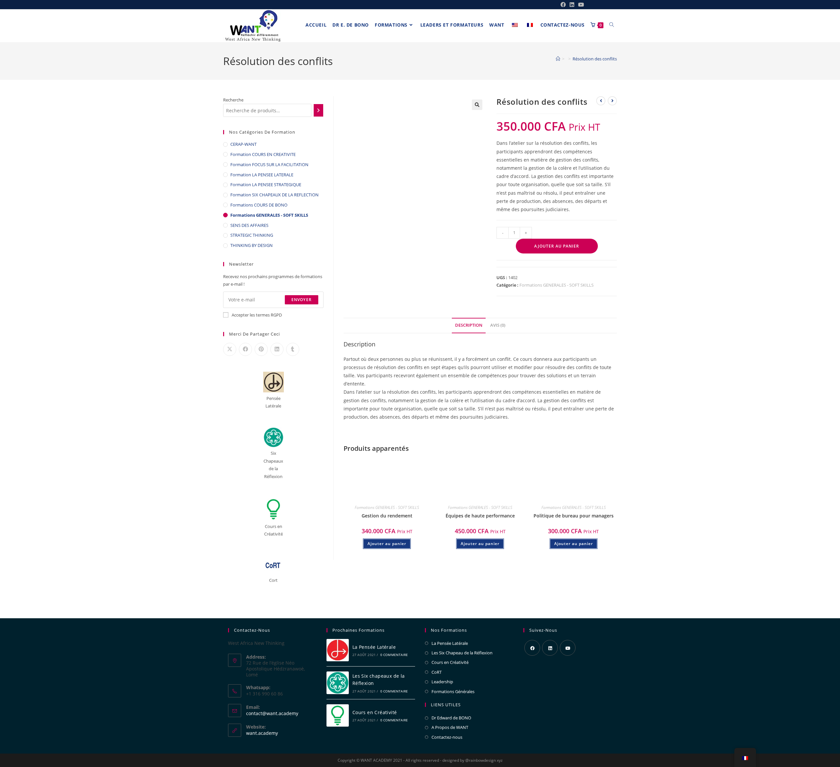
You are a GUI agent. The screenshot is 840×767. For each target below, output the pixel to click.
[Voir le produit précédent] (600, 100)
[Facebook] (532, 648)
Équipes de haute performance (480, 516)
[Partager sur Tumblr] (292, 349)
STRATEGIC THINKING (251, 235)
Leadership (442, 682)
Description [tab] (468, 325)
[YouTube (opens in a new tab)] (580, 4)
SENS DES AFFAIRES (249, 225)
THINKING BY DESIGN (251, 245)
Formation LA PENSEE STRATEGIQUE (265, 184)
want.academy (262, 733)
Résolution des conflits (595, 59)
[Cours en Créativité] (337, 715)
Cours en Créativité (374, 712)
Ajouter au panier (556, 246)
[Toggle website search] (611, 25)
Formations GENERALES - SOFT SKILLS (556, 285)
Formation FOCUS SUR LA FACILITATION (269, 164)
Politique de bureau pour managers (574, 516)
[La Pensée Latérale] (337, 650)
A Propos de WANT (449, 727)
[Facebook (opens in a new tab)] (563, 4)
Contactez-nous (446, 737)
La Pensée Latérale (374, 647)
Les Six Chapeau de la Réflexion (462, 653)
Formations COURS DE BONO (258, 205)
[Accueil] (558, 59)
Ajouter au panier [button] (387, 543)
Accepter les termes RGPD (257, 315)
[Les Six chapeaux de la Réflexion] (337, 682)
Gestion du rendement (387, 516)
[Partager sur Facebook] (245, 349)
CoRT (436, 672)
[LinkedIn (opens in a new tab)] (572, 4)
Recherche (233, 100)
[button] (477, 104)
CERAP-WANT (243, 144)
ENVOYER (301, 299)
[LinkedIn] (550, 648)
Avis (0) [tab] (497, 325)
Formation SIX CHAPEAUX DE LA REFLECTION (274, 195)
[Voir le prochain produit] (612, 100)
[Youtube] (568, 648)
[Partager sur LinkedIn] (277, 349)
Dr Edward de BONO (451, 718)
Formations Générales (452, 691)
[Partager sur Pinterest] (261, 349)
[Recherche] (318, 110)
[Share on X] (229, 349)
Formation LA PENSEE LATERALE (261, 175)
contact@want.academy (272, 713)
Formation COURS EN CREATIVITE (263, 154)
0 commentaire (394, 654)
